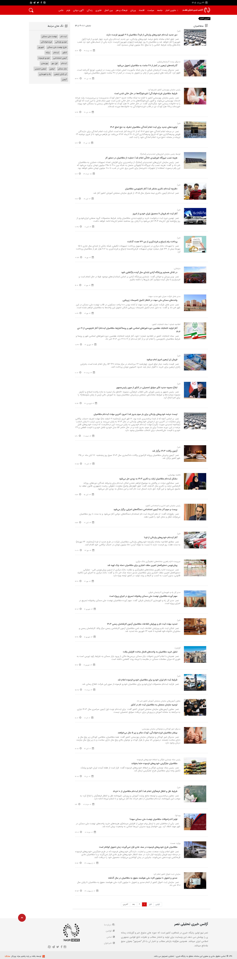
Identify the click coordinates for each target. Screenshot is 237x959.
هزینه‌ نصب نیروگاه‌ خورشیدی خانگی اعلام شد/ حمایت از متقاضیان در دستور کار (141, 158)
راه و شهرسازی (45, 74)
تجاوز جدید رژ (188, 18)
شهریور (41, 47)
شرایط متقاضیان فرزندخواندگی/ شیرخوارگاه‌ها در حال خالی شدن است (146, 93)
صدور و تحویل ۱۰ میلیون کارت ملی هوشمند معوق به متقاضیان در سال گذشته (143, 878)
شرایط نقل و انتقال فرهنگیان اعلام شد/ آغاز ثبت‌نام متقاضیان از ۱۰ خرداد (145, 791)
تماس (109, 937)
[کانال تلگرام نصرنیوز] (34, 3)
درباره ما (108, 925)
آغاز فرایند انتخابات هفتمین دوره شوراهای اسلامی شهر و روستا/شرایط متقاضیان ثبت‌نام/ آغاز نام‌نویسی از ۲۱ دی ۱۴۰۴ (128, 329)
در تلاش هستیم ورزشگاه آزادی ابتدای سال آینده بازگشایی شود (149, 272)
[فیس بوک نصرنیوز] (41, 3)
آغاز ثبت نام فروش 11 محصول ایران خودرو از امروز (155, 213)
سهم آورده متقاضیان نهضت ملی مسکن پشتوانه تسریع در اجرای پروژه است (143, 596)
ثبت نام (63, 36)
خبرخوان (108, 943)
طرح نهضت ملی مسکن (57, 47)
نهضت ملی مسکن (49, 36)
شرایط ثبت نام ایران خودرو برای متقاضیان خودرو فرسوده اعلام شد (147, 680)
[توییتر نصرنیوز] (38, 3)
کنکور (65, 52)
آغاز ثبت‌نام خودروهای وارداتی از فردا (161, 537)
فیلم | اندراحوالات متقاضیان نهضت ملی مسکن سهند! (153, 819)
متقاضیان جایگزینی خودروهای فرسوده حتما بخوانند (154, 763)
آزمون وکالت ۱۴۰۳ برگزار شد (165, 451)
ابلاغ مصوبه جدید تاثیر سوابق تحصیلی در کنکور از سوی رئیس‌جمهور (147, 387)
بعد (133, 904)
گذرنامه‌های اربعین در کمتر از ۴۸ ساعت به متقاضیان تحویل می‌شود (147, 65)
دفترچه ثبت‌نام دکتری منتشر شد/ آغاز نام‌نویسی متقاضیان (151, 188)
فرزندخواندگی (46, 41)
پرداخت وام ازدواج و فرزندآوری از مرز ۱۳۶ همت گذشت (152, 241)
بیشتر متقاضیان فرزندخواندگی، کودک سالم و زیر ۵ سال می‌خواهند (147, 732)
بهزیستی (44, 63)
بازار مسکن (62, 68)
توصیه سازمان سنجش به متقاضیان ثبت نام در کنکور (154, 704)
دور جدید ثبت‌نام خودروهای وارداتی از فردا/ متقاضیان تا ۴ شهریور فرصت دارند (142, 35)
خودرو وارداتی (61, 41)
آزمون (64, 79)
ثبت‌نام (56, 52)
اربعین (52, 68)
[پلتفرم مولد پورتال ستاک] (43, 956)
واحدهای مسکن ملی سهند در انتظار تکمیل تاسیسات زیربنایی (150, 300)
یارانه (48, 52)
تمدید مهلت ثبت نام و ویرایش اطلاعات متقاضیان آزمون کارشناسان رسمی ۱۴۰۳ (142, 624)
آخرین (125, 904)
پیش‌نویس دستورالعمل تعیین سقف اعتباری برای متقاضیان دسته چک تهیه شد (142, 565)
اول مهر (55, 63)
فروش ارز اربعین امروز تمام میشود (162, 359)
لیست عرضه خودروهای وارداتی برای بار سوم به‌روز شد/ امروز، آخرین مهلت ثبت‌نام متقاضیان (135, 414)
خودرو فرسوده (44, 58)
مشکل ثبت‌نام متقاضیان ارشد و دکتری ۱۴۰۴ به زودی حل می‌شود (148, 478)
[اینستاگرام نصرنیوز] (44, 3)
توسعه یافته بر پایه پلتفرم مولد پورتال (26, 956)
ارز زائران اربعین (60, 74)
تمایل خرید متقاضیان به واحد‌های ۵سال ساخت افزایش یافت (150, 652)
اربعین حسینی (40, 68)
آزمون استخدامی (60, 58)
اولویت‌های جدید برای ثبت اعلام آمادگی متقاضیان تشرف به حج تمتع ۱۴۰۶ (144, 127)
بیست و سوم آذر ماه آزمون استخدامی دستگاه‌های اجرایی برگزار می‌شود (145, 509)
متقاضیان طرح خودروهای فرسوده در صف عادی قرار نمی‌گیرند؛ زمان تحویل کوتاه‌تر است (138, 847)
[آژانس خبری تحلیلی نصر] (196, 10)
